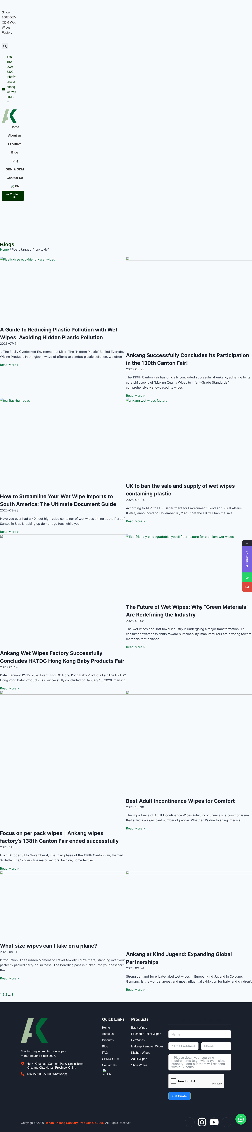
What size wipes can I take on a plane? (48, 946)
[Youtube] (214, 1122)
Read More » (9, 365)
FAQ (15, 161)
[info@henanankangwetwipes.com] (247, 587)
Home (15, 127)
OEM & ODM (15, 169)
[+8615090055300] (247, 577)
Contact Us (15, 178)
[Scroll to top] (247, 1087)
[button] (5, 46)
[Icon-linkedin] (226, 1122)
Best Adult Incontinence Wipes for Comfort (180, 801)
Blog (14, 152)
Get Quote (179, 1096)
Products (14, 144)
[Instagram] (202, 1122)
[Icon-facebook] (190, 1122)
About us (14, 135)
